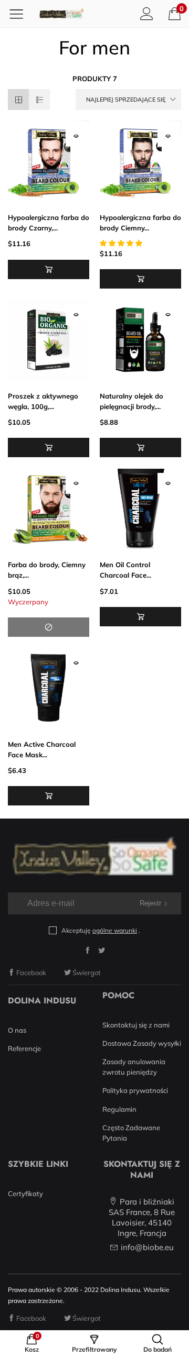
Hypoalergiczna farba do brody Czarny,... (48, 222)
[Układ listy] (39, 99)
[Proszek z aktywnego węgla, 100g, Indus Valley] (48, 339)
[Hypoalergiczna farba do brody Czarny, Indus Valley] (48, 161)
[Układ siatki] (18, 99)
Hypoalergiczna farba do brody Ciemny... (140, 222)
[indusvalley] (61, 13)
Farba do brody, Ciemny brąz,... (47, 569)
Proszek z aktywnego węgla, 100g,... (43, 401)
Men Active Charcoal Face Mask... (42, 749)
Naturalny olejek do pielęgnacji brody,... (131, 401)
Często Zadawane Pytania (131, 1132)
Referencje (24, 1048)
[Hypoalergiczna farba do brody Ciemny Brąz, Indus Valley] (140, 161)
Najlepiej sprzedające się (125, 99)
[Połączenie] (147, 13)
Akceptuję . (100, 930)
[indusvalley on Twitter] (102, 950)
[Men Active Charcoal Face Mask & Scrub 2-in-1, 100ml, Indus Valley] (48, 687)
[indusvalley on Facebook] (87, 950)
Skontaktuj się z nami (136, 1025)
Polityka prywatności (135, 1090)
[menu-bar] (20, 13)
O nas (17, 1030)
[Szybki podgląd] (76, 136)
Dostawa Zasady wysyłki (141, 1043)
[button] (48, 269)
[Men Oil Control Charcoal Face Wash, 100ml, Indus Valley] (140, 508)
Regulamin (119, 1109)
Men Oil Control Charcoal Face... (125, 569)
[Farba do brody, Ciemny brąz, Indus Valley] (48, 508)
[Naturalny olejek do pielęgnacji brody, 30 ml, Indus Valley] (140, 339)
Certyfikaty (25, 1193)
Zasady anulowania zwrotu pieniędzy (133, 1066)
